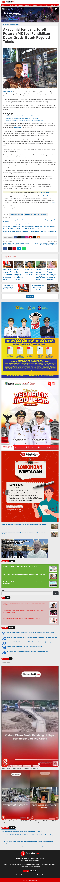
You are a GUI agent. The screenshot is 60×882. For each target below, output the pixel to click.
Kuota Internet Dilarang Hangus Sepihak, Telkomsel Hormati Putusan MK (23, 224)
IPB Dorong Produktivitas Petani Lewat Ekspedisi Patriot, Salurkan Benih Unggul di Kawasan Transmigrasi (27, 842)
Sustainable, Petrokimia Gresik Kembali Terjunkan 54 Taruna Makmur (46, 243)
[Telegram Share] (19, 248)
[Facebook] (15, 237)
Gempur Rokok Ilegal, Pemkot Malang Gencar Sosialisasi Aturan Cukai (16, 243)
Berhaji (18, 875)
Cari (2, 590)
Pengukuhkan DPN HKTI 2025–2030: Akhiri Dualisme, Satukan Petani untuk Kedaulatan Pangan (28, 835)
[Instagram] (27, 237)
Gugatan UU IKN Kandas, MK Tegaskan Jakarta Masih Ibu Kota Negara (23, 229)
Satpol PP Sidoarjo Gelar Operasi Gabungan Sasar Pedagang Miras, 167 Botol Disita (41, 274)
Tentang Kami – (13, 864)
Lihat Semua (55, 663)
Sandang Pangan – (31, 875)
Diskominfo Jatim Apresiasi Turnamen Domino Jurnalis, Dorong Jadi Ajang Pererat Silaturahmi (51, 274)
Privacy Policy (52, 864)
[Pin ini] (14, 248)
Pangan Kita (40, 875)
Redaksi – (21, 864)
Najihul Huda (28, 214)
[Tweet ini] (10, 248)
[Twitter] (19, 237)
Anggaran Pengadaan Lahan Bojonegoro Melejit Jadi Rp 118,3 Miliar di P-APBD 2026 (18, 274)
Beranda (5, 864)
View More (30, 296)
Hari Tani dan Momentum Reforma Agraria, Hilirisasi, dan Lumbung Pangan (22, 846)
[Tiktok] (34, 237)
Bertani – (23, 875)
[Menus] (57, 1)
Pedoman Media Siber (30, 864)
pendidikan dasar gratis (41, 214)
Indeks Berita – (24, 866)
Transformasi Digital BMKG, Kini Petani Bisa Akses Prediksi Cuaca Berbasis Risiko (24, 838)
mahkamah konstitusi (16, 214)
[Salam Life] (23, 237)
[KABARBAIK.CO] (8, 2)
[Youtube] (30, 237)
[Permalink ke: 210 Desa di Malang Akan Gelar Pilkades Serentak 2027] (30, 264)
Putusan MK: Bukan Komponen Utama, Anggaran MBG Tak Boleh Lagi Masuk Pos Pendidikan (29, 226)
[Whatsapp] (24, 248)
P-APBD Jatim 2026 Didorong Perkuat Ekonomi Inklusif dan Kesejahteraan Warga (7, 274)
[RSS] (38, 237)
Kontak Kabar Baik (34, 866)
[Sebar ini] (5, 248)
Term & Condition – (42, 864)
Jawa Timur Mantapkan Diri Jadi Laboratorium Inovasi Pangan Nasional (21, 831)
